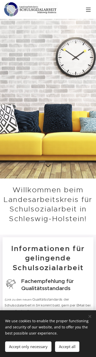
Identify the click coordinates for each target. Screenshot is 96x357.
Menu (88, 9)
